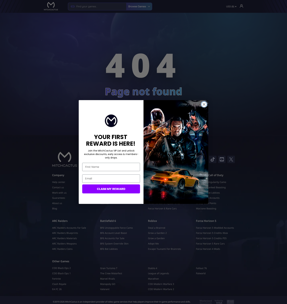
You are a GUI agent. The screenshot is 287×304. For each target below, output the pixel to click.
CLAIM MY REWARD (111, 189)
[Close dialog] (204, 104)
